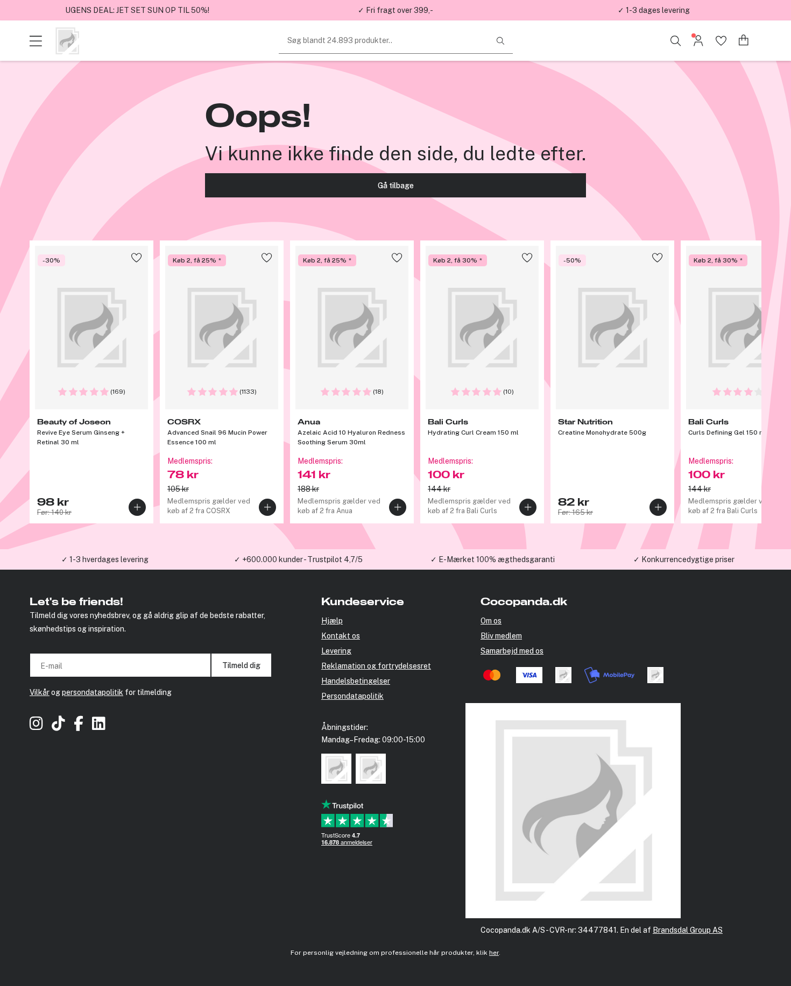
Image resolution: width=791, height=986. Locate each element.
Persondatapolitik (352, 696)
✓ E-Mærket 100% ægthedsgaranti (492, 559)
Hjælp (332, 620)
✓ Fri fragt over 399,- (395, 10)
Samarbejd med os (512, 651)
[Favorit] (720, 40)
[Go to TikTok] (58, 725)
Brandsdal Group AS (688, 930)
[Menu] (38, 41)
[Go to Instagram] (36, 725)
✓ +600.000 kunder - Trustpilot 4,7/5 (298, 559)
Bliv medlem (501, 636)
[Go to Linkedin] (98, 725)
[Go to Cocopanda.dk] (67, 41)
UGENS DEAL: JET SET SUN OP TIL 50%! (137, 10)
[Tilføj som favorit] (136, 257)
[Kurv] (744, 40)
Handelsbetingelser (355, 681)
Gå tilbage (396, 185)
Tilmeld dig (241, 665)
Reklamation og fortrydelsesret (376, 666)
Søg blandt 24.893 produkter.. (339, 40)
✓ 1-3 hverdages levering (105, 559)
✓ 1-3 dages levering (654, 10)
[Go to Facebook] (78, 725)
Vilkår (40, 692)
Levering (336, 651)
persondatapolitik (92, 692)
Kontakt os (340, 636)
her (494, 952)
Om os (491, 620)
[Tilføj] (137, 507)
